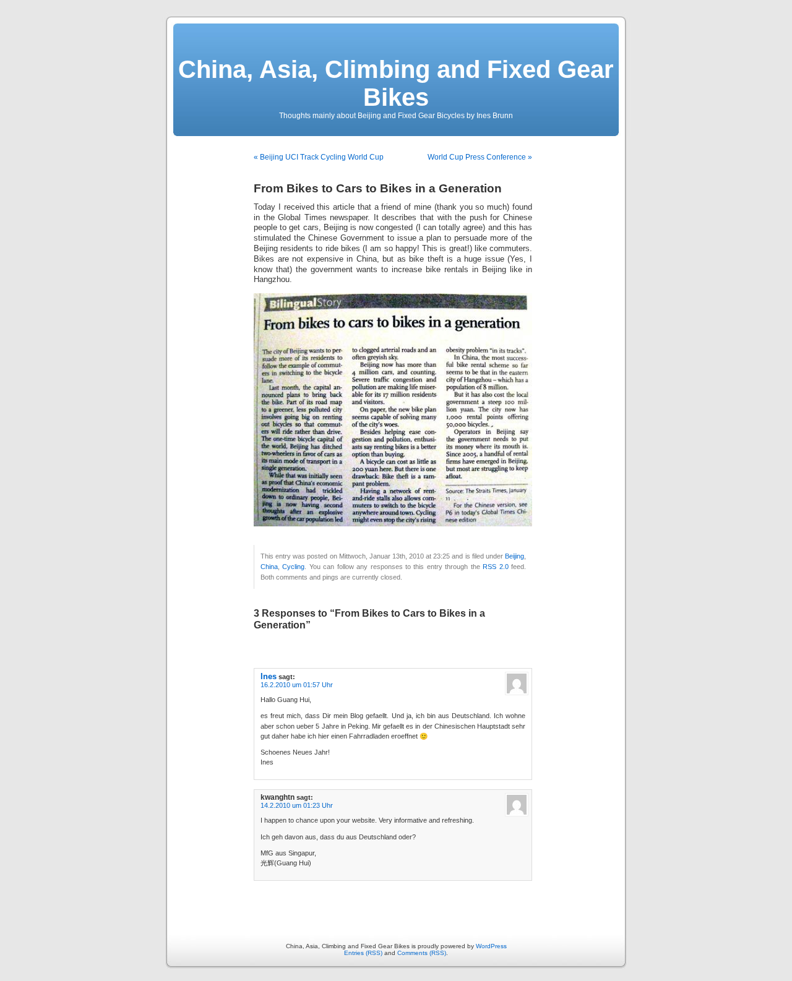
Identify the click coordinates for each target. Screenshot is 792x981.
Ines (268, 676)
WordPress (491, 946)
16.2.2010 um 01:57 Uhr (296, 684)
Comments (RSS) (421, 952)
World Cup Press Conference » (480, 157)
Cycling (293, 566)
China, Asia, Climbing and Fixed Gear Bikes (396, 83)
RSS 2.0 (495, 566)
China (269, 566)
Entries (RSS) (363, 952)
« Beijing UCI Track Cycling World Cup (319, 157)
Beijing (514, 556)
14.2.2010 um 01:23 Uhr (296, 805)
